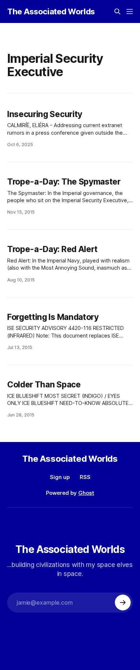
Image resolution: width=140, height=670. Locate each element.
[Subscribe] (123, 602)
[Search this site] (117, 11)
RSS (85, 477)
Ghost (86, 492)
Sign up (60, 477)
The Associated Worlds (51, 11)
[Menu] (129, 11)
